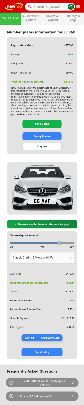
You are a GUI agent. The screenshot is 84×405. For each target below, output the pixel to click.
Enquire (42, 146)
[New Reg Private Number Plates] (15, 7)
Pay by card (42, 124)
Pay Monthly (42, 352)
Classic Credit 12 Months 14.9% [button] (33, 257)
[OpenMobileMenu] (78, 6)
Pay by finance (42, 136)
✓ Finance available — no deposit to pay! (42, 224)
